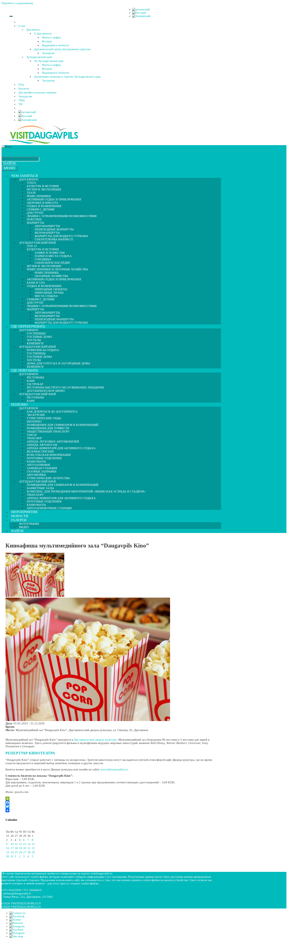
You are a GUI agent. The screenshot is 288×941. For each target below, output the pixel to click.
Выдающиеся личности (55, 45)
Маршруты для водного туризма (61, 322)
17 (12, 848)
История (47, 41)
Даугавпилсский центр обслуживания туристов (62, 49)
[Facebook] (112, 802)
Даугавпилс (33, 29)
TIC (20, 104)
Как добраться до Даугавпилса (52, 411)
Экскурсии (48, 53)
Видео (24, 527)
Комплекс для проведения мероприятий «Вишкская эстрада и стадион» (86, 491)
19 (20, 848)
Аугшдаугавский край (39, 57)
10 (12, 844)
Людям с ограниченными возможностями (62, 216)
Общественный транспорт (48, 431)
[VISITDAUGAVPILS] (43, 143)
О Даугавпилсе (43, 33)
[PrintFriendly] (112, 799)
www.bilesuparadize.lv (114, 769)
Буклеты (23, 88)
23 (7, 852)
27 (24, 852)
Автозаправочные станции (49, 508)
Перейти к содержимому (18, 3)
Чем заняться (24, 176)
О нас (22, 25)
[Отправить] (112, 810)
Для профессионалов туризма (37, 92)
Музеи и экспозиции (44, 189)
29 (33, 852)
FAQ (21, 84)
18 (16, 848)
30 (7, 856)
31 (12, 856)
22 (33, 848)
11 (16, 844)
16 (7, 848)
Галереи (18, 520)
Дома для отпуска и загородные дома (58, 363)
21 (29, 848)
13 (24, 844)
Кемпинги (35, 366)
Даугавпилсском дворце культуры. (96, 739)
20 (24, 848)
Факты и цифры (51, 37)
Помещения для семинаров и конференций (62, 484)
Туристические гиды (44, 418)
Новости (19, 516)
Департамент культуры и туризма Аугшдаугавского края (67, 76)
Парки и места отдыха (53, 256)
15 (33, 844)
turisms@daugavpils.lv (17, 893)
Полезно (19, 404)
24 (12, 852)
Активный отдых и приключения (54, 279)
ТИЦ (21, 100)
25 (16, 852)
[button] (26, 25)
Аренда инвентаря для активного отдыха (61, 448)
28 (29, 852)
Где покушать (24, 370)
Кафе (31, 400)
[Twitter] (112, 806)
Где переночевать (28, 326)
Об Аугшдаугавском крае (48, 61)
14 (29, 844)
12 (20, 844)
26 (20, 852)
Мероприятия (24, 512)
